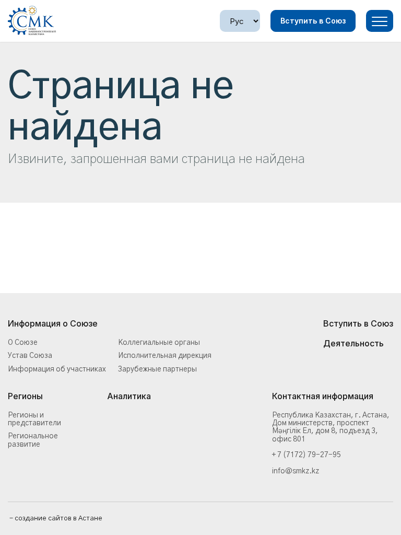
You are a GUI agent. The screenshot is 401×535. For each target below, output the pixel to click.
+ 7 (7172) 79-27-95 (306, 455)
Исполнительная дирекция (164, 355)
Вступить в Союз (313, 20)
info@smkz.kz (295, 471)
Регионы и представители (34, 419)
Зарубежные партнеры (157, 369)
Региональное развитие (33, 440)
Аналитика (129, 396)
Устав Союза (30, 355)
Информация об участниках (57, 369)
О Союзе (23, 342)
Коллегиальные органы (159, 342)
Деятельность (353, 343)
